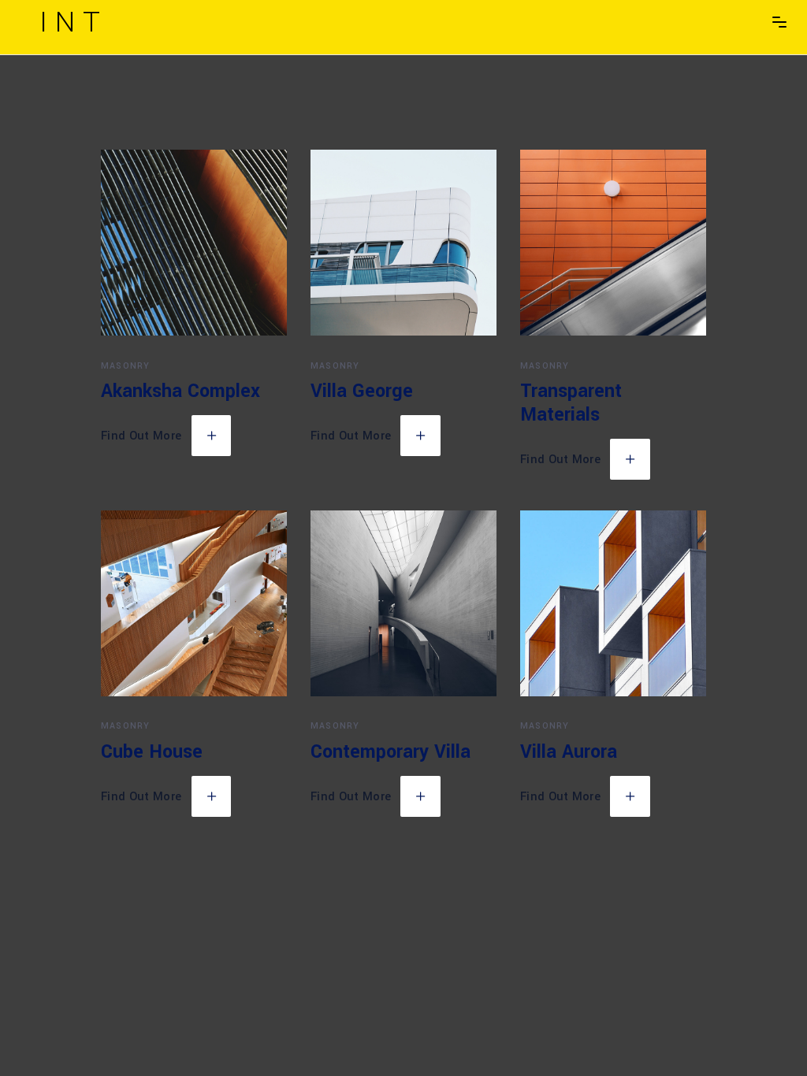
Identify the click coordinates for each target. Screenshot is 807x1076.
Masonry (125, 366)
